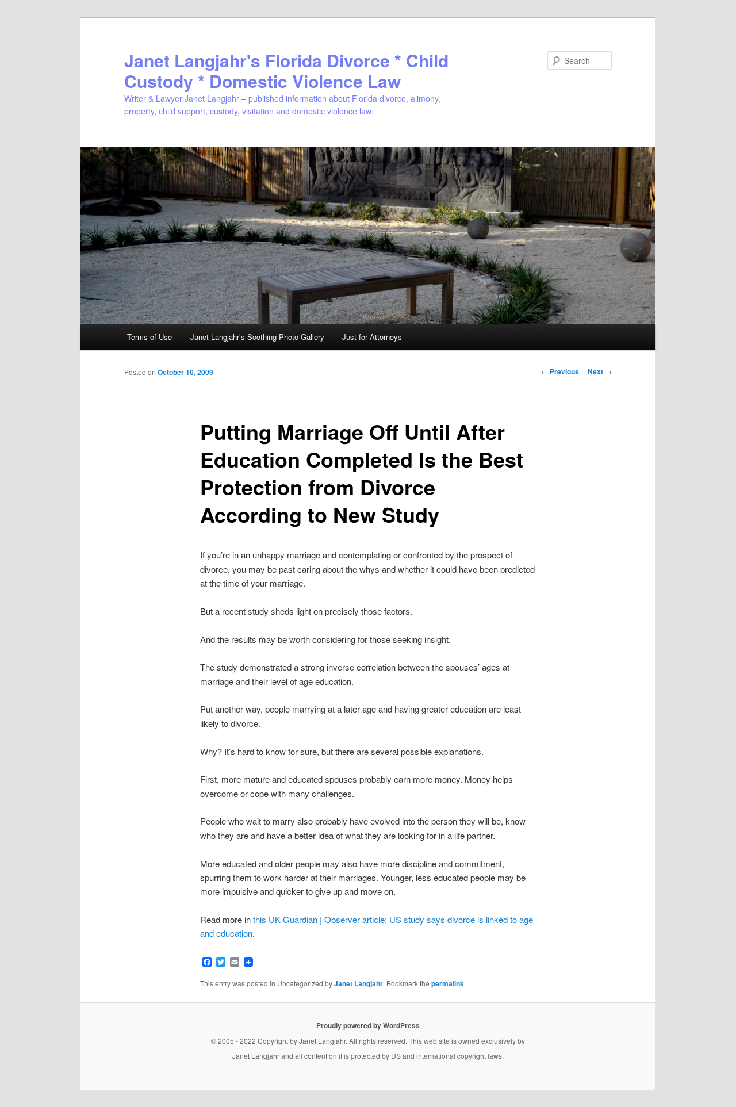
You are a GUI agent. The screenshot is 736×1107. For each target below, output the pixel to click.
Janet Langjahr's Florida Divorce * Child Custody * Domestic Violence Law (286, 70)
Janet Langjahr (358, 983)
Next (600, 371)
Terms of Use (149, 336)
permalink (447, 983)
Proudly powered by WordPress (368, 1025)
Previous (560, 371)
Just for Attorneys (372, 336)
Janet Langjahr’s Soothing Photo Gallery (257, 336)
